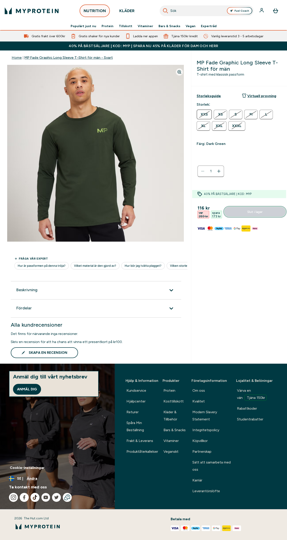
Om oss (198, 390)
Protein (107, 26)
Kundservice (136, 390)
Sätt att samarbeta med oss (211, 465)
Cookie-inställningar (27, 468)
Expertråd (209, 26)
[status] (211, 171)
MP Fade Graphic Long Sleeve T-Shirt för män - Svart (68, 57)
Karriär (197, 480)
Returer (132, 412)
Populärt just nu (83, 26)
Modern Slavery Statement (204, 415)
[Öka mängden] (219, 171)
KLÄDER (127, 11)
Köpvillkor (200, 441)
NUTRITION (95, 11)
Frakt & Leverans (139, 441)
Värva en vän (251, 394)
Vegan (191, 26)
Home (17, 57)
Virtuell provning (261, 96)
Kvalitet (198, 401)
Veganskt (170, 451)
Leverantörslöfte (206, 491)
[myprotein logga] (32, 11)
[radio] (204, 114)
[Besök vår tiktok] (34, 497)
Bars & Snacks (169, 26)
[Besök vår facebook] (24, 497)
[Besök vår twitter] (56, 497)
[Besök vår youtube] (45, 497)
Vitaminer (145, 26)
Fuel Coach (242, 10)
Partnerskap (201, 451)
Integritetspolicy (205, 430)
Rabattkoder (247, 408)
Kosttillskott (173, 401)
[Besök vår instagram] (13, 497)
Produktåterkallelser (142, 451)
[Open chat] (67, 497)
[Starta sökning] (165, 10)
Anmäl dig (27, 389)
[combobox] (207, 10)
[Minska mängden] (203, 171)
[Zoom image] (179, 72)
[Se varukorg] (275, 11)
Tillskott (125, 26)
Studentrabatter (250, 419)
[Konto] (262, 11)
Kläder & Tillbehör (170, 415)
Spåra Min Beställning (135, 426)
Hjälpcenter (136, 401)
